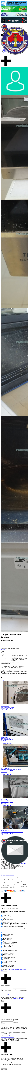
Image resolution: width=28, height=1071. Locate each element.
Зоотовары (4, 962)
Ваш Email (3, 908)
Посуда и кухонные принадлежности (10, 951)
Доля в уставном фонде (7, 924)
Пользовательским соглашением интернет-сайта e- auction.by (12, 1036)
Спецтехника (5, 918)
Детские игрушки (6, 955)
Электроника (5, 936)
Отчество (15, 1022)
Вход (2, 1000)
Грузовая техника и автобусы (9, 922)
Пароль (2, 990)
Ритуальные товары (6, 946)
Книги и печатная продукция (9, 961)
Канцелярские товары (7, 947)
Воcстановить (4, 1069)
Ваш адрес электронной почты (8, 1018)
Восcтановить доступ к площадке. (16, 994)
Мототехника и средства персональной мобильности (14, 923)
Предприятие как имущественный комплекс (12, 926)
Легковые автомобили (7, 916)
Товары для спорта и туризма (9, 945)
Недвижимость (5, 915)
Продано (3, 649)
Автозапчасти (5, 958)
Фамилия (15, 1019)
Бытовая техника (6, 935)
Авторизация (10, 1066)
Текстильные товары (7, 959)
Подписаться (3, 971)
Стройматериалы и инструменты (10, 950)
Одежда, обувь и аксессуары (8, 943)
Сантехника (5, 949)
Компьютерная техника (7, 934)
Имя (14, 1020)
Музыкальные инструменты (8, 965)
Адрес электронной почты (7, 989)
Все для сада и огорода (7, 954)
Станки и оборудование (7, 919)
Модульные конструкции (8, 966)
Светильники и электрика (8, 953)
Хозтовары (4, 963)
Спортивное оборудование (8, 957)
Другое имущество (6, 920)
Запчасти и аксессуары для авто (9, 942)
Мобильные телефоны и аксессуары (10, 932)
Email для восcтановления (7, 1064)
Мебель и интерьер (6, 939)
